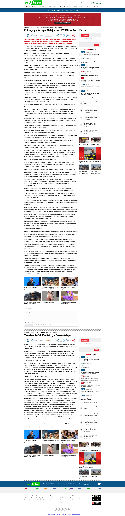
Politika (76, 10)
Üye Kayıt (81, 497)
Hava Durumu (53, 489)
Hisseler (71, 489)
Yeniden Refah (48, 426)
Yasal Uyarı (78, 514)
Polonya (44, 273)
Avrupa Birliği (28, 273)
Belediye (32, 426)
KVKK (66, 514)
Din (62, 10)
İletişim (51, 514)
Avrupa (53, 10)
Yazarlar (81, 6)
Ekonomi (49, 6)
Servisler (34, 6)
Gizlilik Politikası (57, 514)
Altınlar (61, 495)
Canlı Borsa (50, 495)
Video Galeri (72, 497)
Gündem (42, 6)
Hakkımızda (47, 514)
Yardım (49, 273)
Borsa (25, 489)
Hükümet (38, 273)
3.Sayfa (48, 10)
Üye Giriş (81, 495)
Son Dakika (27, 6)
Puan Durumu (62, 489)
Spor (55, 6)
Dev (33, 273)
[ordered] (42, 325)
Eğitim (67, 10)
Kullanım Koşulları (71, 514)
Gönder (28, 325)
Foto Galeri (67, 6)
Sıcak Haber (72, 504)
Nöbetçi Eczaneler (40, 500)
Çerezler (62, 514)
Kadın (60, 6)
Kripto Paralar (97, 489)
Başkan (26, 426)
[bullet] (44, 325)
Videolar (74, 6)
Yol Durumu (87, 489)
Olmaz (37, 426)
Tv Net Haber (26, 27)
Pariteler (78, 489)
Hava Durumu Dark (28, 495)
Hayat (71, 10)
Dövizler (62, 497)
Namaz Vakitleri (34, 489)
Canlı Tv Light (27, 500)
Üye (41, 426)
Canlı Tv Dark (39, 495)
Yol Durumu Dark (28, 497)
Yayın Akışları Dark (40, 497)
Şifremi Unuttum (82, 500)
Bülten (58, 10)
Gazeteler (88, 6)
